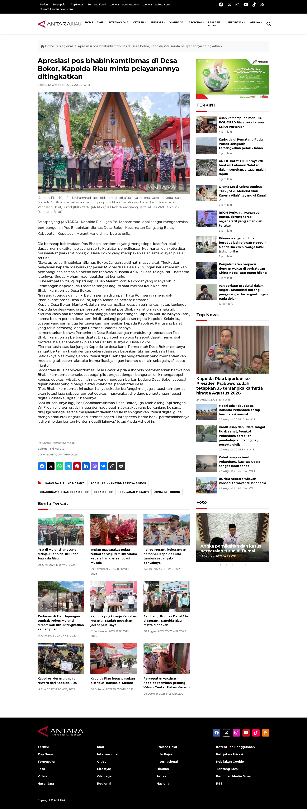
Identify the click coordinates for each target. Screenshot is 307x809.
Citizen (138, 22)
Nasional (163, 783)
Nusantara (46, 783)
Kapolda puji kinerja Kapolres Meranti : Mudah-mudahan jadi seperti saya (113, 620)
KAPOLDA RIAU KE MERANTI (65, 483)
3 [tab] (233, 565)
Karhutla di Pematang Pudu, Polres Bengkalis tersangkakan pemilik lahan (241, 144)
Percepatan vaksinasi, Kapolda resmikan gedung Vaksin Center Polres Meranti (166, 683)
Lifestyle (156, 22)
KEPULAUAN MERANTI (133, 492)
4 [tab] (239, 565)
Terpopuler (60, 4)
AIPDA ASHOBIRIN (167, 492)
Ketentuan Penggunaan (235, 747)
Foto (201, 502)
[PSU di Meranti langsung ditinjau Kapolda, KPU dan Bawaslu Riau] (61, 530)
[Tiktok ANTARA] (254, 4)
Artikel (162, 776)
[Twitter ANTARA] (229, 4)
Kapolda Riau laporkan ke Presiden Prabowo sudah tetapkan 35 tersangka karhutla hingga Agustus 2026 (229, 386)
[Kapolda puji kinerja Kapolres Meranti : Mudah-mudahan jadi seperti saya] (113, 596)
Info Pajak (235, 22)
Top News (77, 4)
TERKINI (205, 105)
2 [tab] (227, 565)
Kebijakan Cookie (230, 761)
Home (49, 46)
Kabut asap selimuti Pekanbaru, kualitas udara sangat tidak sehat (239, 461)
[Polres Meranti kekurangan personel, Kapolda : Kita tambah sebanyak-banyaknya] (166, 530)
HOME (89, 22)
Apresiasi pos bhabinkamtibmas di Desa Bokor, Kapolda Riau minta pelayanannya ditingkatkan (150, 46)
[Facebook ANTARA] (221, 4)
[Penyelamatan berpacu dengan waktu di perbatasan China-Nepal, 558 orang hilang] (206, 270)
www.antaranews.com (124, 4)
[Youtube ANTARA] (246, 4)
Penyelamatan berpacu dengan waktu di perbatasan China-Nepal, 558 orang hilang (243, 268)
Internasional (119, 22)
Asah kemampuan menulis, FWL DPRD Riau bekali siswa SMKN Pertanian (241, 122)
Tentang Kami (97, 4)
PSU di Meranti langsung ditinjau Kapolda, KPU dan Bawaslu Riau (58, 554)
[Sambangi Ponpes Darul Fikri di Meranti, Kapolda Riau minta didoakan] (166, 596)
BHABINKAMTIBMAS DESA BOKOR (64, 492)
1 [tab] (220, 565)
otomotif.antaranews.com (56, 9)
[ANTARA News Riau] (61, 23)
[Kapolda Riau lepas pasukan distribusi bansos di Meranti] (113, 659)
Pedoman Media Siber (233, 776)
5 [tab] (245, 565)
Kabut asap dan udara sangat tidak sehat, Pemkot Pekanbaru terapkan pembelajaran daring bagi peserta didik (242, 435)
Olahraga (176, 22)
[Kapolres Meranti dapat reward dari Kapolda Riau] (61, 659)
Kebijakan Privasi (229, 754)
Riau (100, 22)
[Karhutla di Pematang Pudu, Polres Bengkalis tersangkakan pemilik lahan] (206, 145)
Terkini (44, 4)
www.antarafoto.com (156, 4)
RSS (219, 783)
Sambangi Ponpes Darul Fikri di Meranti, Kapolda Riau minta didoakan (166, 620)
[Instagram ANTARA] (237, 4)
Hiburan (163, 769)
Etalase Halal (214, 24)
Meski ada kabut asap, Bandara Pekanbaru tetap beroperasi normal (239, 410)
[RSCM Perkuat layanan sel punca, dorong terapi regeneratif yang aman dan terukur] (206, 219)
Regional (195, 22)
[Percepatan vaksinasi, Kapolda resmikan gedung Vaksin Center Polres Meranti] (166, 659)
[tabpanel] (232, 537)
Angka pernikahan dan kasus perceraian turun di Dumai (230, 548)
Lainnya (254, 22)
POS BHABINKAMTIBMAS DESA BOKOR (118, 483)
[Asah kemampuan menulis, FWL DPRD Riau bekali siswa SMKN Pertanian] (206, 124)
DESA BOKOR (103, 492)
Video (42, 776)
